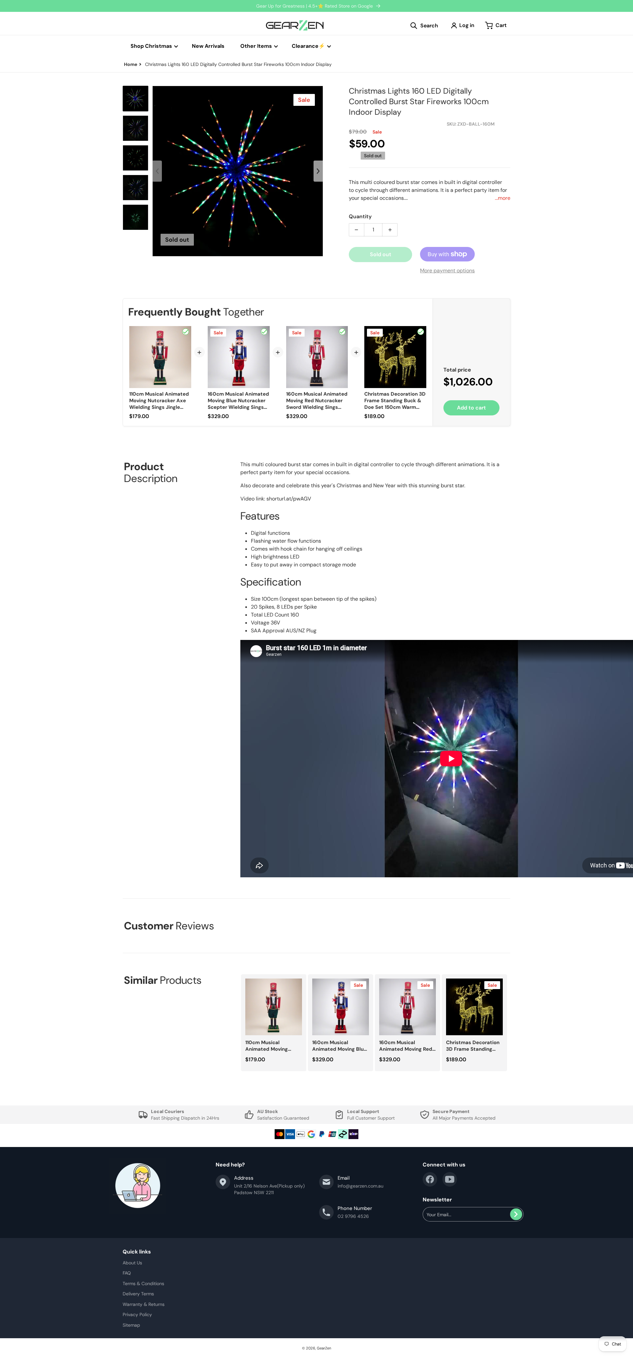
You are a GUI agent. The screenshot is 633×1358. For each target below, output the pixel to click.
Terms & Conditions (143, 1283)
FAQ (127, 1273)
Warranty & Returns (144, 1304)
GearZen (324, 1348)
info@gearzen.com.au (360, 1186)
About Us (132, 1263)
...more (502, 198)
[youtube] (449, 1179)
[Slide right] (318, 171)
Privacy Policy (137, 1314)
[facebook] (430, 1179)
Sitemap (131, 1325)
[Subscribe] (516, 1214)
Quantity (360, 216)
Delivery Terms (138, 1294)
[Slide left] (157, 171)
